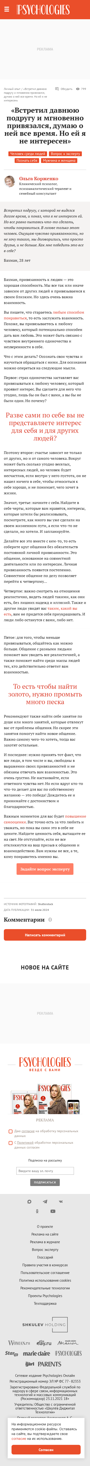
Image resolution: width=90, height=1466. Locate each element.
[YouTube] (53, 1211)
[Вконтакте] (61, 1202)
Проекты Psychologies (45, 1295)
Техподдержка (45, 1303)
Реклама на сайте (45, 1234)
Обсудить (66, 89)
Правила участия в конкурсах (45, 1265)
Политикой (25, 1142)
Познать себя (27, 160)
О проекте (45, 1226)
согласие (28, 1131)
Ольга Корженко (38, 178)
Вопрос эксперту (45, 1249)
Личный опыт (12, 89)
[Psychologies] (43, 9)
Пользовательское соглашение (45, 1272)
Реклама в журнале (45, 1242)
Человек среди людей (27, 153)
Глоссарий (45, 1257)
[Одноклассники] (37, 1211)
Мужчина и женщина (59, 160)
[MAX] (29, 1202)
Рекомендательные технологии (45, 1288)
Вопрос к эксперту (65, 153)
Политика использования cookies (45, 1280)
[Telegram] (45, 1202)
